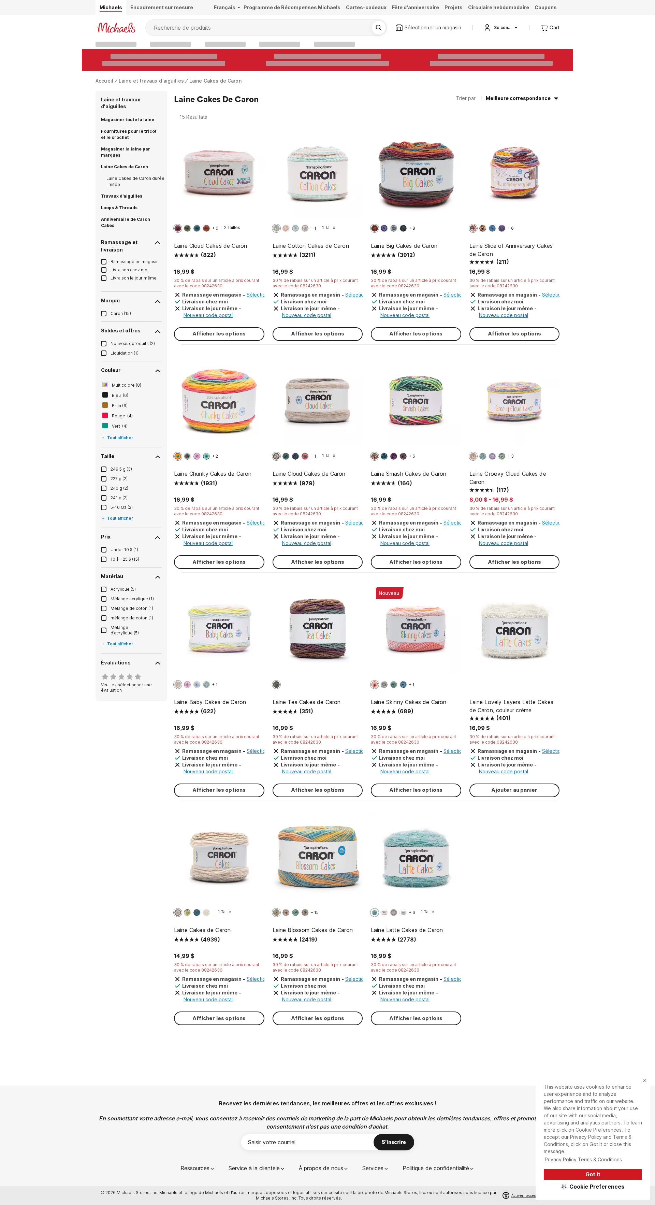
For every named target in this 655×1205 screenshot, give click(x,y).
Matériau (112, 576)
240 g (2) (119, 488)
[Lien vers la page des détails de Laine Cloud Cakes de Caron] (219, 176)
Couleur (110, 370)
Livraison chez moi (129, 269)
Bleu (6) (120, 395)
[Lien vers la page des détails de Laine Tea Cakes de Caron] (318, 632)
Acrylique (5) (123, 589)
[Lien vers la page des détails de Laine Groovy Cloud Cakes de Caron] (514, 404)
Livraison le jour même (134, 278)
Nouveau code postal (208, 315)
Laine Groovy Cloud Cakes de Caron (507, 477)
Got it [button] (592, 1174)
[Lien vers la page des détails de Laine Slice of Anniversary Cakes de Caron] (514, 176)
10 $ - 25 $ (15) (125, 559)
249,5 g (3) (121, 469)
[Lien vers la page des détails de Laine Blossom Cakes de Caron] (318, 860)
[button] (593, 1186)
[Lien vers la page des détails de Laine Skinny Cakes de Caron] (416, 632)
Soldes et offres (121, 330)
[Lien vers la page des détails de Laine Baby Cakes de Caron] (219, 632)
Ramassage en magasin (135, 261)
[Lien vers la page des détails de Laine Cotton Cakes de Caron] (318, 176)
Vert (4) (120, 426)
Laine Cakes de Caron (215, 81)
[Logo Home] (116, 27)
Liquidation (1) (125, 353)
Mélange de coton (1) (132, 608)
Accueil (104, 81)
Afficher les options (219, 333)
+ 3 (511, 456)
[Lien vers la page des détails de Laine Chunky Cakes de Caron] (219, 404)
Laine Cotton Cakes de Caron (311, 245)
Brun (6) (120, 405)
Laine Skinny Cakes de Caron (408, 702)
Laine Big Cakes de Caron (404, 245)
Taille (107, 456)
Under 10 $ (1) (124, 549)
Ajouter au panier (514, 790)
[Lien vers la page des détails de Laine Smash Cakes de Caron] (416, 404)
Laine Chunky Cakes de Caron (212, 473)
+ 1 (313, 228)
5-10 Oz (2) (122, 507)
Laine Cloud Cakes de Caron (210, 245)
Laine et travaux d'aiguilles (151, 81)
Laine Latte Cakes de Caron (407, 930)
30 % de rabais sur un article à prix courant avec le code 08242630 (216, 283)
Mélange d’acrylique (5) (125, 630)
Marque (110, 300)
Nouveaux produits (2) (133, 343)
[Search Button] (378, 27)
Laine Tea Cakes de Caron (307, 702)
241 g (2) (119, 497)
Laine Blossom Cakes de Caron (313, 930)
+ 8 (412, 228)
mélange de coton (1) (132, 617)
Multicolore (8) (126, 385)
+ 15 (315, 912)
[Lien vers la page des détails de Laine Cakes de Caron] (219, 860)
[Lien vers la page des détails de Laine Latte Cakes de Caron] (416, 860)
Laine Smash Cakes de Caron (408, 473)
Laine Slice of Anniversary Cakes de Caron (511, 249)
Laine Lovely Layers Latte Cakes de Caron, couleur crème (511, 706)
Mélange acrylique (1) (132, 598)
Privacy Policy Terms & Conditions (583, 1159)
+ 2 (215, 456)
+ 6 (215, 228)
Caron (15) (121, 313)
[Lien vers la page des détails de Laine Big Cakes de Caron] (416, 176)
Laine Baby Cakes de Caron (210, 702)
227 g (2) (119, 478)
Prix (106, 537)
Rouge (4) (122, 415)
